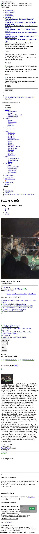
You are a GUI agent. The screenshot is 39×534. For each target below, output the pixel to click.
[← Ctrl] (12, 311)
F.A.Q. (6, 530)
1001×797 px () (20, 289)
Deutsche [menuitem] (28, 97)
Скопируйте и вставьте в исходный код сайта (15, 511)
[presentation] (21, 216)
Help (2, 530)
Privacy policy (23, 532)
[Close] (19, 102)
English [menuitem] (12, 97)
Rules (9, 532)
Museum (8, 106)
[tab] (7, 209)
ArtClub (10, 127)
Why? (17, 365)
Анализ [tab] (7, 214)
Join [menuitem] (10, 99)
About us (11, 530)
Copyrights (31, 532)
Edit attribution (5, 287)
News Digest (8, 90)
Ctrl (15, 297)
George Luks (10, 290)
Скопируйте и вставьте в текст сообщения (14, 516)
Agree (32, 508)
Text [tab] (6, 212)
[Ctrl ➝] (10, 325)
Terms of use (15, 532)
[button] (9, 10)
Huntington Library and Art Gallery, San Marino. (21, 294)
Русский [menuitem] (7, 97)
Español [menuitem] (17, 97)
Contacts (17, 530)
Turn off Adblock (6, 448)
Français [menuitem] (22, 97)
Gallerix (9, 522)
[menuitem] (33, 97)
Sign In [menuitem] (7, 99)
